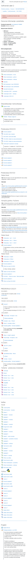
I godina (5, 11)
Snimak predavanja (8, 318)
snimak (15, 301)
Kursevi (12, 9)
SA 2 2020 (19, 11)
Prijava (25, 1)
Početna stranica (5, 9)
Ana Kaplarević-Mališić (17, 24)
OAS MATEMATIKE (20, 9)
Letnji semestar (11, 11)
